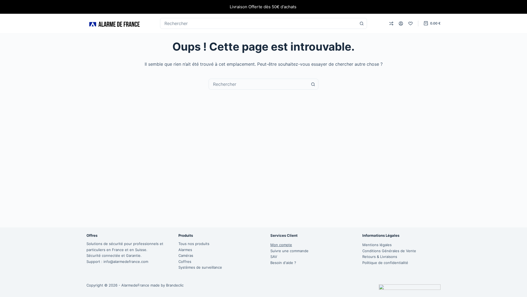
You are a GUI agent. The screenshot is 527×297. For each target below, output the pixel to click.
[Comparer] (391, 23)
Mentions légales (377, 245)
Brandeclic (175, 285)
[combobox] (258, 84)
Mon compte (281, 245)
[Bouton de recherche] (361, 23)
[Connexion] (401, 23)
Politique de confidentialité (385, 262)
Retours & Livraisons (379, 256)
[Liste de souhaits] (410, 23)
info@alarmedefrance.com (125, 261)
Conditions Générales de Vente (389, 251)
